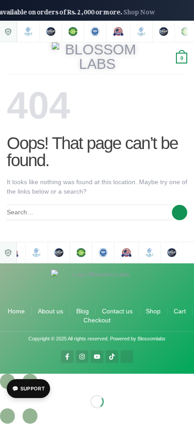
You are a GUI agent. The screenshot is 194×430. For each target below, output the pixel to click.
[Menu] (11, 58)
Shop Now (142, 10)
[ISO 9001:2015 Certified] (94, 31)
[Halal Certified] (72, 31)
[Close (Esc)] (7, 381)
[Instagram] (82, 356)
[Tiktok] (112, 356)
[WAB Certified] (28, 31)
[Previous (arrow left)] (7, 416)
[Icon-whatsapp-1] (126, 356)
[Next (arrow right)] (30, 416)
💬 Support (28, 388)
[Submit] (179, 212)
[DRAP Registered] (50, 31)
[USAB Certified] (117, 31)
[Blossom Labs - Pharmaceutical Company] (97, 58)
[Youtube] (97, 356)
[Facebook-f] (67, 356)
